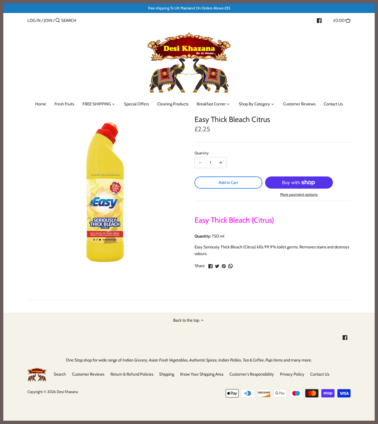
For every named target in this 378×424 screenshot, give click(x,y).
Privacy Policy (292, 374)
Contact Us (319, 374)
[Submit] (57, 21)
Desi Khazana (67, 391)
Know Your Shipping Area (201, 374)
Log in (34, 20)
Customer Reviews (88, 374)
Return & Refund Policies (131, 374)
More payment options (299, 195)
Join (48, 20)
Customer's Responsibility (251, 374)
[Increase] (221, 162)
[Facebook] (319, 20)
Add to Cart (228, 182)
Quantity (202, 153)
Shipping (166, 374)
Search (60, 374)
